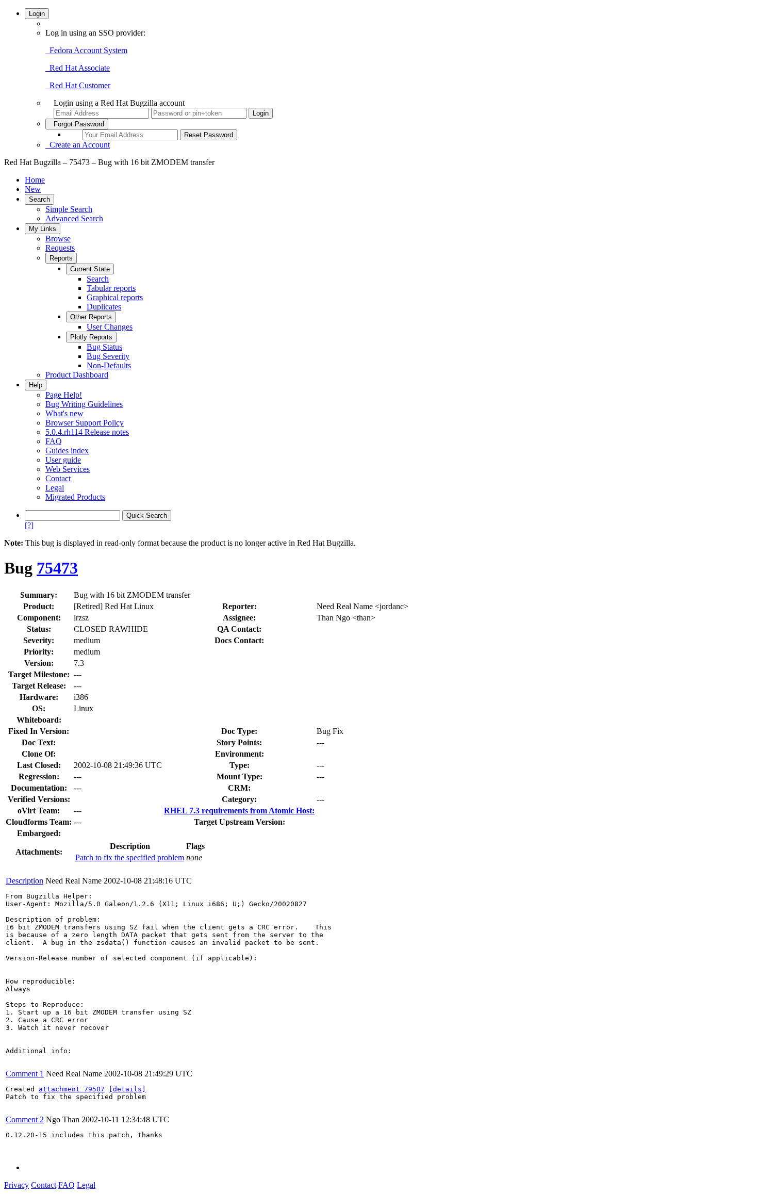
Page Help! (63, 394)
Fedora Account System (86, 50)
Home (35, 179)
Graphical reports (115, 297)
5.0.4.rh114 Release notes (87, 432)
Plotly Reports (91, 337)
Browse (58, 238)
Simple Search (68, 209)
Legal (54, 487)
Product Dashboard (76, 374)
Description (24, 880)
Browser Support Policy (84, 422)
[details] (127, 1089)
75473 (57, 568)
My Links (42, 229)
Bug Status (104, 346)
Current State (90, 269)
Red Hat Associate (77, 67)
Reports (61, 258)
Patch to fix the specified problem (129, 857)
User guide (63, 459)
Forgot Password (77, 124)
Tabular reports (111, 288)
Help (35, 385)
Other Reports (91, 317)
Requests (60, 247)
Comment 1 (25, 1073)
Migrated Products (75, 497)
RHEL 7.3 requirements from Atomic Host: (239, 810)
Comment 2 (25, 1119)
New (33, 189)
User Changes (110, 326)
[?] (29, 525)
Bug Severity (108, 356)
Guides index (67, 450)
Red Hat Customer (77, 85)
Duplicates (104, 306)
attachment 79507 (72, 1089)
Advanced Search (74, 218)
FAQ (53, 441)
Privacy (16, 1185)
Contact (58, 478)
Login (37, 14)
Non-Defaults (109, 365)
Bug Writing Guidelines (84, 404)
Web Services (67, 469)
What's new (64, 413)
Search (39, 199)
